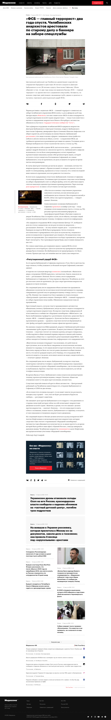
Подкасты (57, 3)
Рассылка (42, 704)
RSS (42, 701)
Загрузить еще (55, 642)
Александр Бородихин (55, 15)
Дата (50, 3)
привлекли (56, 207)
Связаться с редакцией (77, 480)
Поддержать (97, 3)
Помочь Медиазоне (40, 468)
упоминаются (64, 429)
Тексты (44, 3)
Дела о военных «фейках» (60, 8)
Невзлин (48, 8)
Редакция (29, 707)
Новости (21, 3)
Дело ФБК (6, 8)
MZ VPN (63, 701)
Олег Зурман (46, 15)
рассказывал (31, 136)
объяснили (41, 115)
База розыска (65, 707)
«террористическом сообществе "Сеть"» (58, 123)
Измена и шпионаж (16, 8)
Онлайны (37, 3)
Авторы (29, 704)
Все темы (75, 8)
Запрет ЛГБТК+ (39, 8)
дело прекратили (32, 187)
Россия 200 (64, 704)
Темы (28, 701)
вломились (56, 271)
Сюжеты (29, 3)
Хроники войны (28, 8)
